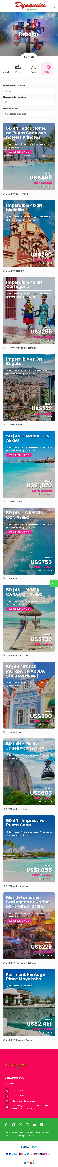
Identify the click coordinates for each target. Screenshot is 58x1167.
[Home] (7, 1125)
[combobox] (29, 102)
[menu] (54, 6)
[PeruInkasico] (16, 1065)
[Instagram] (27, 1125)
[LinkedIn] (41, 1125)
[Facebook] (13, 1125)
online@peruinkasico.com (23, 1101)
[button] (29, 114)
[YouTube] (34, 1125)
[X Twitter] (20, 1125)
